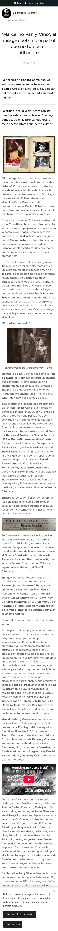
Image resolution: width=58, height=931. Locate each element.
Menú (53, 15)
